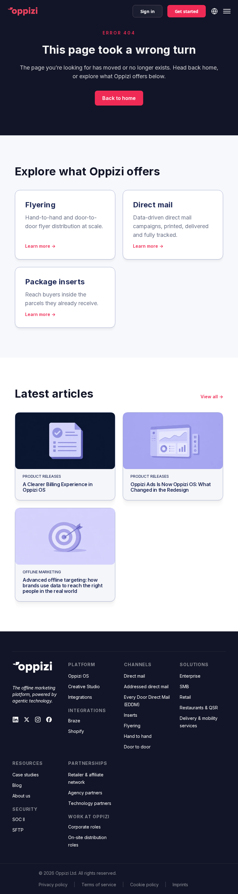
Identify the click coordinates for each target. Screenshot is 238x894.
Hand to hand (138, 736)
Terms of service (99, 884)
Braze (74, 720)
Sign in (147, 11)
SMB (184, 686)
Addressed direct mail (146, 686)
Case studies (25, 774)
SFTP (18, 830)
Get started (186, 11)
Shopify (76, 731)
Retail (185, 697)
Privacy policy (53, 884)
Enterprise (190, 676)
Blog (17, 785)
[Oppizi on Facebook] (49, 719)
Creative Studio (84, 686)
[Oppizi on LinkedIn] (15, 719)
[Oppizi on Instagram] (38, 719)
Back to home (119, 98)
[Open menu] (227, 11)
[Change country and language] (214, 11)
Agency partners (85, 792)
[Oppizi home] (22, 11)
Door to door (137, 746)
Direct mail (134, 676)
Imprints (180, 884)
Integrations (80, 697)
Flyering (132, 725)
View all (212, 396)
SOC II (18, 819)
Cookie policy (144, 884)
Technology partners (89, 803)
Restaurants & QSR (199, 707)
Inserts (130, 715)
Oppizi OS (78, 676)
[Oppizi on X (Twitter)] (27, 719)
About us (21, 795)
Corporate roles (84, 826)
